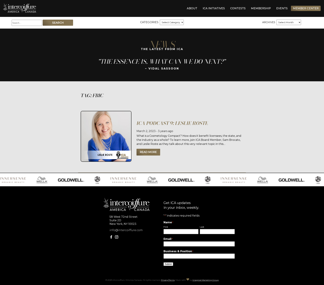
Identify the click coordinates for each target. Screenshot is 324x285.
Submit (168, 264)
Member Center (306, 8)
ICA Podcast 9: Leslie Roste (172, 123)
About (192, 8)
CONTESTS (238, 8)
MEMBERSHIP (261, 8)
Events (282, 8)
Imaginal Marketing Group (206, 280)
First (166, 227)
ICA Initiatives (214, 8)
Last (202, 227)
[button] (112, 237)
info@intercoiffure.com (126, 230)
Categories (149, 22)
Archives (268, 22)
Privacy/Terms (168, 280)
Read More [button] (148, 152)
